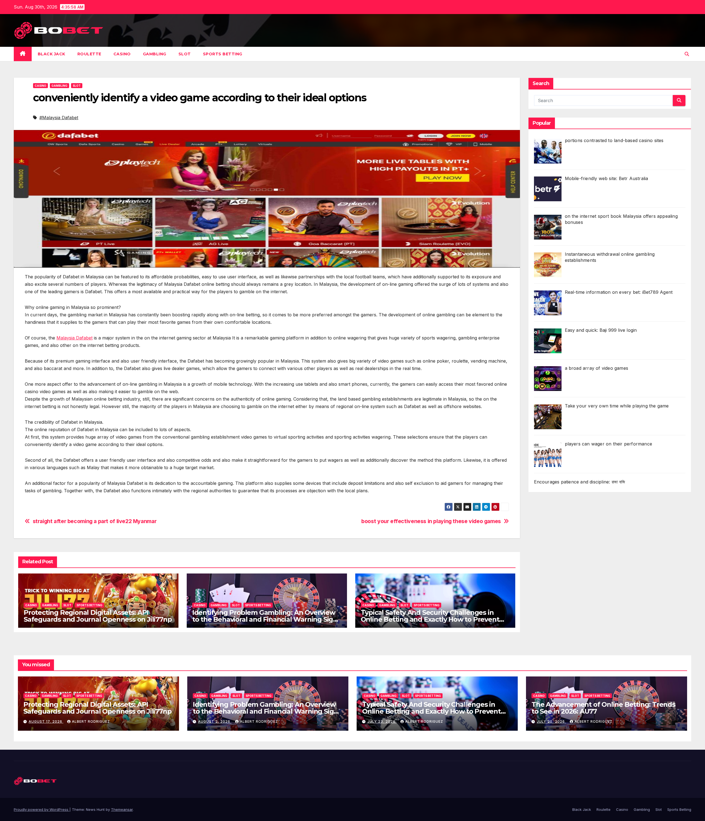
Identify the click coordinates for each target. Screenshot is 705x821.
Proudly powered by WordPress (41, 809)
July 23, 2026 (382, 721)
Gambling (154, 53)
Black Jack (51, 53)
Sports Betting (222, 53)
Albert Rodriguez (91, 721)
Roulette (89, 53)
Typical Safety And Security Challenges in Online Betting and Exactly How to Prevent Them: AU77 (430, 619)
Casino (122, 53)
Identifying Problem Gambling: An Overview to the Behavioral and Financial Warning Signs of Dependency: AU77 (266, 619)
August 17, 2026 (46, 721)
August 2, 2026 (214, 721)
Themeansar (122, 809)
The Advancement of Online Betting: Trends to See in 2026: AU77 (603, 707)
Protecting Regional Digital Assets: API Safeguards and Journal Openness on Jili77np (98, 615)
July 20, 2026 (551, 721)
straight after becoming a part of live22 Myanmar (95, 521)
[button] (687, 54)
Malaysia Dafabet (74, 338)
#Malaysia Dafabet (58, 117)
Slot (184, 53)
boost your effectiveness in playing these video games (431, 521)
